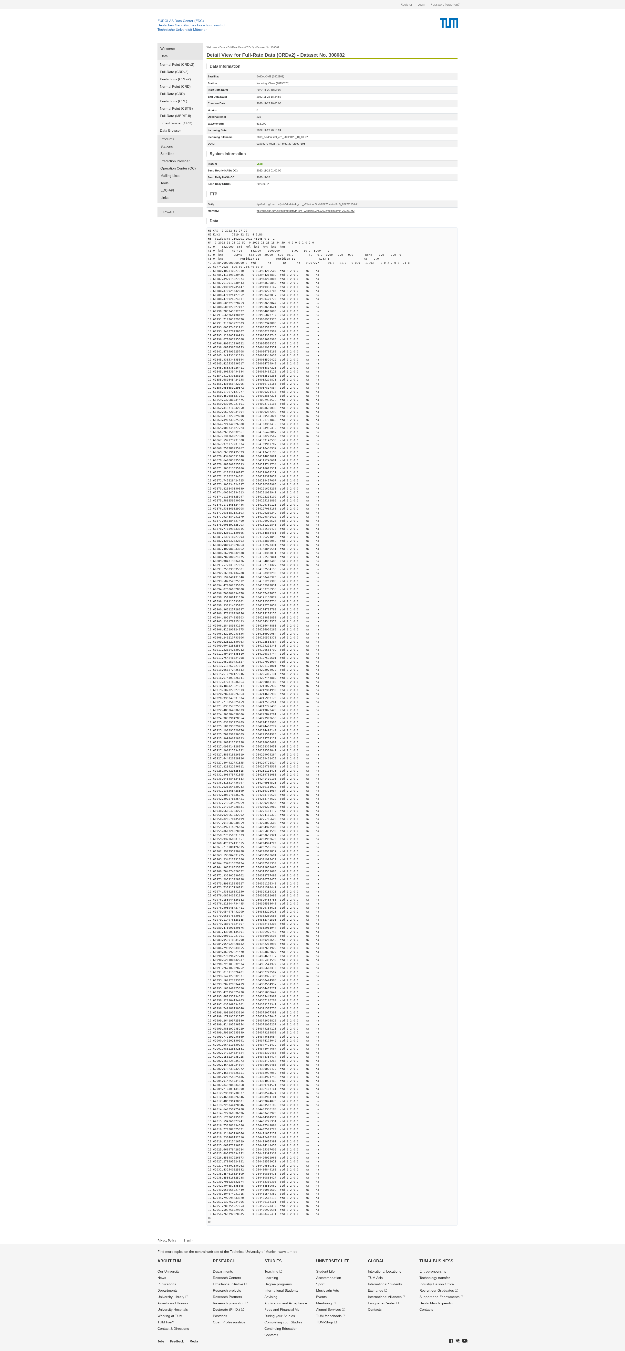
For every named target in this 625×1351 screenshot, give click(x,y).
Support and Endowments (439, 1297)
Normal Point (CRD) (175, 86)
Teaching (271, 1271)
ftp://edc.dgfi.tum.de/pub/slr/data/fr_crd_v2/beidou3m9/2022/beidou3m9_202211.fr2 (305, 210)
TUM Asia (375, 1278)
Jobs (160, 1341)
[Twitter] (458, 1341)
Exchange (375, 1290)
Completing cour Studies (283, 1322)
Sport (320, 1284)
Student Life (325, 1271)
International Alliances (385, 1297)
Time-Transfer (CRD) (176, 123)
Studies (273, 1261)
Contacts (271, 1335)
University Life (333, 1261)
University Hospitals (172, 1309)
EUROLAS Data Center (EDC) (180, 21)
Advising (270, 1297)
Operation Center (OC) (178, 168)
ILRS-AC (167, 212)
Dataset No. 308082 (267, 47)
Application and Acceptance (285, 1303)
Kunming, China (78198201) (273, 83)
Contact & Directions (173, 1328)
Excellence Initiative (228, 1284)
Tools (164, 183)
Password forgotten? (444, 4)
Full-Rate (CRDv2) (174, 72)
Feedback (177, 1341)
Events (321, 1297)
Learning (271, 1278)
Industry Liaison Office (436, 1284)
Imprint (188, 1240)
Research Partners (227, 1297)
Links (164, 198)
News (161, 1278)
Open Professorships (229, 1322)
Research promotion (228, 1303)
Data (164, 56)
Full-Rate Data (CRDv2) (241, 47)
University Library (170, 1297)
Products (167, 139)
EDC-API (167, 190)
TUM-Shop (324, 1322)
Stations (166, 146)
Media (194, 1341)
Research (224, 1261)
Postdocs (220, 1316)
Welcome (167, 49)
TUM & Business (436, 1261)
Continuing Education (280, 1328)
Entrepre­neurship (432, 1271)
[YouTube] (465, 1341)
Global (376, 1261)
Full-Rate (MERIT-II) (175, 116)
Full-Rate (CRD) (172, 94)
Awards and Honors (172, 1303)
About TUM (169, 1261)
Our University (168, 1271)
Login (421, 4)
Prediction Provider (175, 161)
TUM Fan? (165, 1322)
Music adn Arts (327, 1290)
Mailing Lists (169, 176)
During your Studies (279, 1316)
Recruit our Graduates (436, 1290)
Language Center (381, 1303)
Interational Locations (384, 1271)
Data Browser (170, 130)
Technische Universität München (182, 30)
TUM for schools (329, 1316)
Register (406, 4)
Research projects (227, 1290)
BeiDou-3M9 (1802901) (270, 76)
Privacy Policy (166, 1240)
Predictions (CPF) (173, 101)
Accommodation (328, 1278)
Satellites (167, 154)
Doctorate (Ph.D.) (226, 1309)
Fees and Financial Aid (282, 1309)
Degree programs (278, 1284)
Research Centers (227, 1278)
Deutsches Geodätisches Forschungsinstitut (191, 25)
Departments (167, 1290)
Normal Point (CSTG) (176, 108)
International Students (281, 1290)
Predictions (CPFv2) (175, 79)
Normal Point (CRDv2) (177, 64)
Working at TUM (170, 1316)
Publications (166, 1284)
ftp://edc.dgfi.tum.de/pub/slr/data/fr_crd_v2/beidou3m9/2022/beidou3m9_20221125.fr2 (307, 204)
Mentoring (324, 1303)
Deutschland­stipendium (437, 1303)
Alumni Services (328, 1309)
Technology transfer (434, 1278)
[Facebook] (451, 1341)
